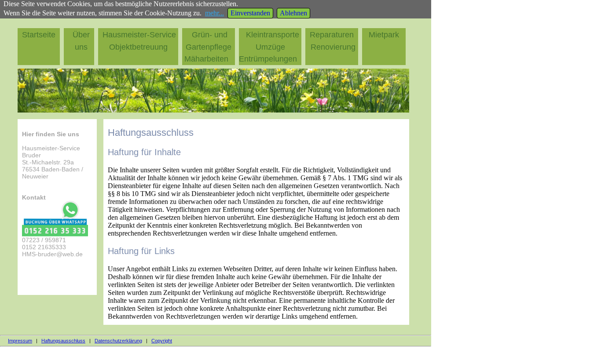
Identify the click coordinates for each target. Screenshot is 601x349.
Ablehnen (293, 13)
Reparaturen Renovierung (332, 40)
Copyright (161, 340)
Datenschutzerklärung (118, 340)
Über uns (81, 40)
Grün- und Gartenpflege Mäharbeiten (208, 46)
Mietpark (386, 34)
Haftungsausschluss (63, 340)
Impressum (20, 340)
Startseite (41, 34)
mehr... (214, 13)
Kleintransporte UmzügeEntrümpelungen (269, 46)
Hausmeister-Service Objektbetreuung (140, 40)
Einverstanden (250, 13)
